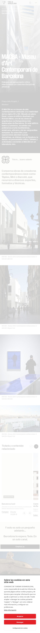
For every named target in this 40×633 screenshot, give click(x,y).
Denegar (20, 622)
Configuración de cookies (20, 628)
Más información (10, 610)
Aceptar (20, 616)
